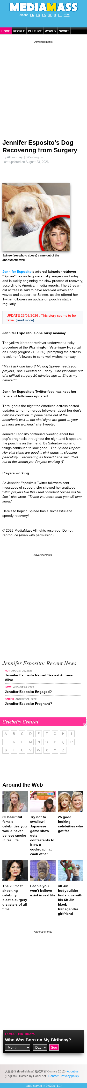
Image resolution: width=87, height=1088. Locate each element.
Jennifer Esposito (17, 271)
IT (55, 15)
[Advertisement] (43, 88)
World (50, 31)
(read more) (25, 320)
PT (60, 15)
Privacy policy (70, 1076)
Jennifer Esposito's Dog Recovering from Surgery (39, 146)
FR (38, 15)
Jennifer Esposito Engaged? (28, 692)
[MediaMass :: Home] (43, 7)
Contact (53, 1076)
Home (5, 31)
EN (32, 15)
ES (44, 15)
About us (73, 1071)
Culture (35, 31)
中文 (67, 15)
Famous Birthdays (20, 1034)
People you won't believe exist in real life (42, 890)
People (19, 31)
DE (50, 15)
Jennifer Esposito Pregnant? (28, 704)
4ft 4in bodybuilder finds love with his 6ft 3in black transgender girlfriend (70, 900)
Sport (64, 31)
